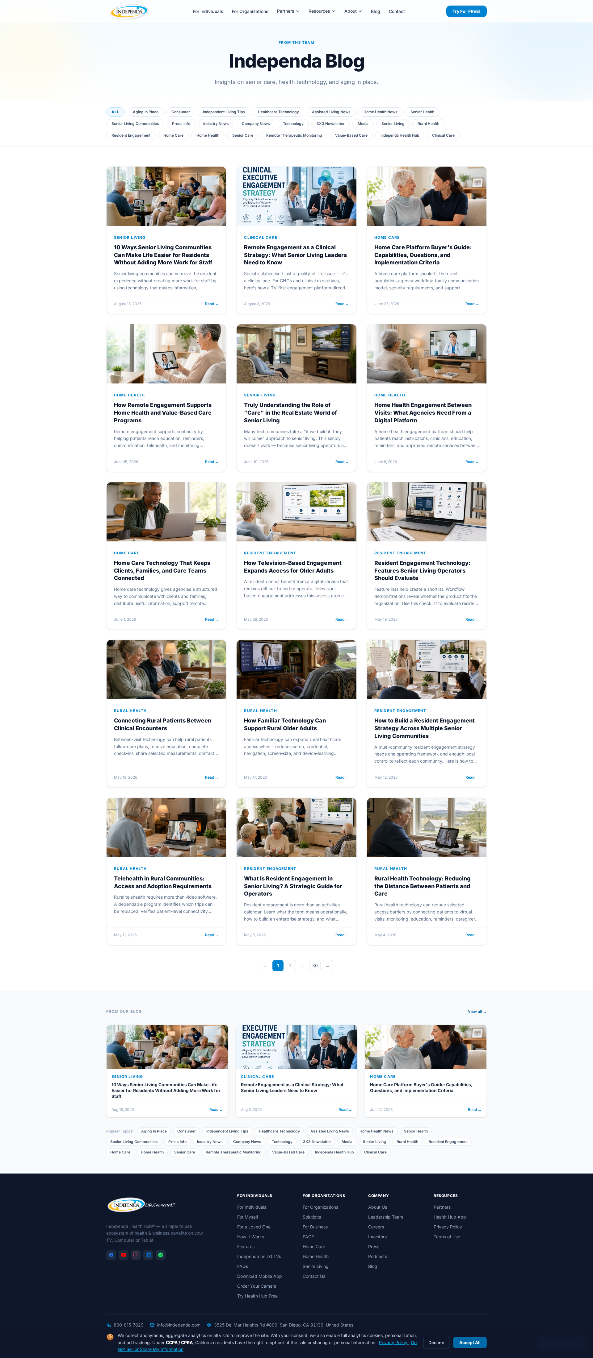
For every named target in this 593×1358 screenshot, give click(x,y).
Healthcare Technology (278, 112)
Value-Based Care (351, 135)
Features (245, 1246)
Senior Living (393, 123)
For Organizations (250, 11)
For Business (315, 1226)
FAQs (242, 1266)
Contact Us (314, 1276)
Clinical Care (443, 135)
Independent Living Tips (224, 112)
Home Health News (380, 112)
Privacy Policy (448, 1226)
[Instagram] (136, 1255)
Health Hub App (450, 1216)
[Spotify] (161, 1255)
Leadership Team (385, 1216)
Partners (285, 11)
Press (373, 1246)
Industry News (216, 123)
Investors (377, 1236)
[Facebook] (111, 1255)
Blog (375, 11)
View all (477, 1011)
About (350, 11)
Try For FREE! (466, 11)
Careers (376, 1226)
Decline (436, 1342)
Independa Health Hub (400, 135)
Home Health (207, 135)
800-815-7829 (129, 1324)
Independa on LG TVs (259, 1256)
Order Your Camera (256, 1286)
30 (315, 965)
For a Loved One (254, 1226)
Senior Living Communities (135, 123)
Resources (319, 11)
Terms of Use (447, 1236)
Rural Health (428, 123)
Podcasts (377, 1256)
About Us (377, 1207)
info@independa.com (178, 1324)
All (115, 112)
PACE (308, 1236)
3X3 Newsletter (331, 123)
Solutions (312, 1216)
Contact (397, 11)
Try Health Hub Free (257, 1295)
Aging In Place (145, 112)
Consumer (180, 112)
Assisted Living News (331, 112)
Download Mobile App (259, 1276)
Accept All (470, 1342)
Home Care (173, 135)
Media (363, 123)
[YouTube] (123, 1255)
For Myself (247, 1216)
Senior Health (422, 112)
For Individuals (208, 11)
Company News (256, 123)
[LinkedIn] (148, 1255)
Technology (293, 123)
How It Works (250, 1236)
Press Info (181, 123)
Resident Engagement (130, 135)
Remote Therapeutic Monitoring (294, 135)
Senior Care (242, 135)
